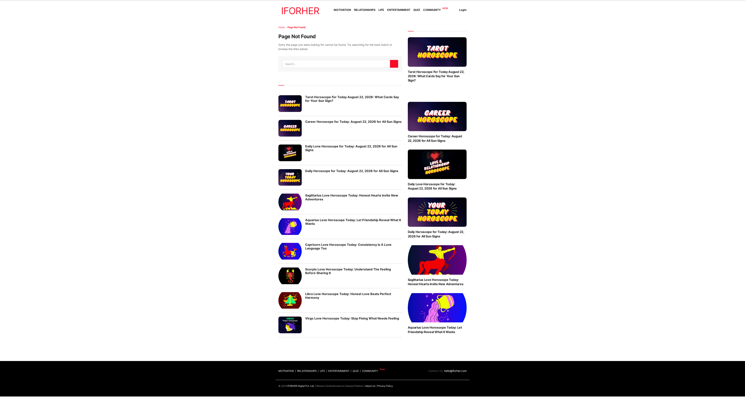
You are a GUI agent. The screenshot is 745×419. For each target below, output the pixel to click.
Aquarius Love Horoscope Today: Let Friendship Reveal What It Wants (353, 222)
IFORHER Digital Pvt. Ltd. (300, 385)
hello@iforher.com (455, 370)
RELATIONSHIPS (364, 9)
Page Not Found (297, 27)
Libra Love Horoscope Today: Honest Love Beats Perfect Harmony (348, 296)
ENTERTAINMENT (398, 9)
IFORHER (300, 10)
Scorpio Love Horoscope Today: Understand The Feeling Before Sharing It (348, 271)
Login (463, 9)
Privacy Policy (385, 385)
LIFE (381, 9)
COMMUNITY (432, 9)
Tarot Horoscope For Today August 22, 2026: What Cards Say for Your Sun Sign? (352, 99)
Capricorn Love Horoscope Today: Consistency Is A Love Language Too (348, 246)
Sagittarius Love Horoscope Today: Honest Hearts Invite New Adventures (351, 197)
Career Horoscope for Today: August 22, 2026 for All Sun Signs (353, 122)
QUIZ (416, 9)
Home (281, 27)
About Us (370, 385)
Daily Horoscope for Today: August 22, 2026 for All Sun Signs (351, 171)
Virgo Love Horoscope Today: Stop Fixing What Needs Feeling (352, 318)
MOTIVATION (342, 9)
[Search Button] (394, 64)
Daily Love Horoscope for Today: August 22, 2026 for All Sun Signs (351, 148)
